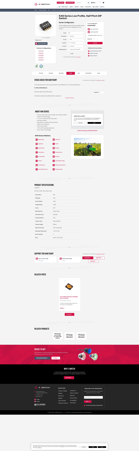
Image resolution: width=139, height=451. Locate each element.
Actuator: (64, 46)
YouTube (38, 401)
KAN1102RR (41, 55)
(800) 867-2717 (39, 396)
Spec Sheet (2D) (94, 29)
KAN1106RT (41, 59)
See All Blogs (69, 314)
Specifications (61, 73)
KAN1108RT (41, 57)
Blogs (79, 73)
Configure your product (100, 80)
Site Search (73, 402)
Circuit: (64, 39)
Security (57, 156)
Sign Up (87, 401)
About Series (51, 73)
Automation (41, 152)
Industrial (57, 139)
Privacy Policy (73, 398)
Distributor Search (71, 2)
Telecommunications (60, 165)
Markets (71, 6)
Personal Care (58, 152)
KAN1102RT (41, 51)
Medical (57, 148)
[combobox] (83, 2)
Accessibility (73, 400)
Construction (41, 156)
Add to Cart (95, 43)
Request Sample (94, 53)
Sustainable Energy (60, 160)
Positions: (64, 42)
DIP (41, 40)
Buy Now (98, 73)
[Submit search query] (88, 2)
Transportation (59, 169)
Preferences (80, 122)
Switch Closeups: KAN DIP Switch (87, 130)
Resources (77, 6)
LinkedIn (38, 399)
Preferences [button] (39, 447)
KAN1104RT (41, 53)
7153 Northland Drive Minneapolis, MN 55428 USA (41, 392)
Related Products (88, 73)
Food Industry (41, 165)
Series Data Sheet (42, 43)
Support (81, 6)
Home (60, 6)
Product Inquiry (87, 257)
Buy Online (55, 358)
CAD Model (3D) (94, 32)
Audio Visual (41, 148)
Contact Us (102, 6)
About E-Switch (95, 6)
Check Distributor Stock (95, 51)
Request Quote (93, 55)
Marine (57, 143)
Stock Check (41, 73)
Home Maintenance (43, 169)
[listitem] (57, 336)
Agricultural (41, 139)
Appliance (40, 143)
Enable (94, 122)
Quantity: (89, 39)
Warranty (72, 395)
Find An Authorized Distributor (41, 358)
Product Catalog (65, 6)
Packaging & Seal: (62, 49)
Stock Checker (61, 2)
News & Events (88, 6)
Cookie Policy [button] (62, 446)
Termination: (63, 36)
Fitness (40, 160)
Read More (62, 308)
